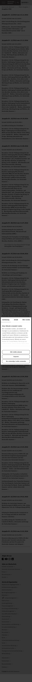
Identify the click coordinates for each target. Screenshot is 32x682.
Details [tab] (16, 320)
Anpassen (16, 356)
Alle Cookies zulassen (16, 352)
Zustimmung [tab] (5, 320)
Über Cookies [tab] (26, 320)
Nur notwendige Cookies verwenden (16, 361)
